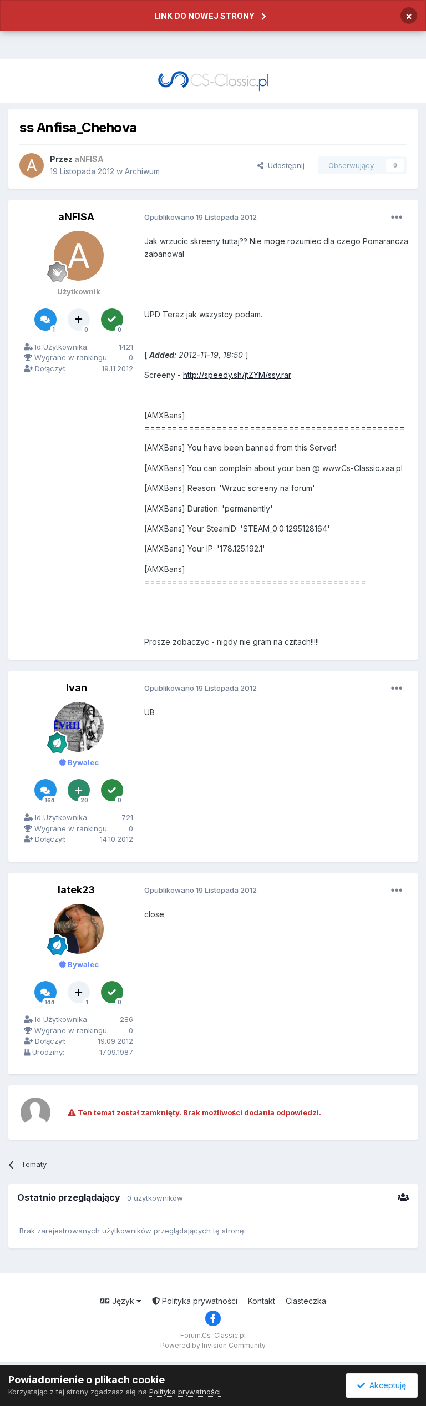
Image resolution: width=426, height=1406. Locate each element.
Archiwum (142, 171)
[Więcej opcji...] (396, 217)
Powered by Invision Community (213, 1345)
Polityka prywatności (198, 1301)
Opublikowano (200, 217)
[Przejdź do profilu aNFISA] (31, 165)
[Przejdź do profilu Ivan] (79, 727)
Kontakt (261, 1301)
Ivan (76, 688)
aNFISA (76, 216)
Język (123, 1301)
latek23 (76, 890)
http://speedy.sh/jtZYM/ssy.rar (237, 375)
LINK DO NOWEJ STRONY (204, 16)
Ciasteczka (306, 1301)
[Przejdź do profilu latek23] (79, 929)
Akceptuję (385, 1385)
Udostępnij (284, 165)
